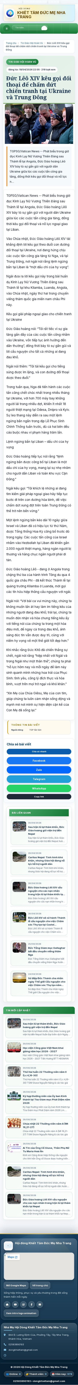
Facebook (39, 760)
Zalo (39, 769)
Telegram (39, 779)
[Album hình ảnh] (23, 1304)
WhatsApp (39, 788)
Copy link (39, 796)
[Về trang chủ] (10, 13)
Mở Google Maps (16, 1285)
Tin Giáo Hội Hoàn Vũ (31, 43)
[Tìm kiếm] (44, 29)
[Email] (39, 1304)
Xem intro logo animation (21, 1313)
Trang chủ (11, 43)
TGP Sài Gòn (35, 730)
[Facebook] (31, 1304)
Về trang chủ (40, 1285)
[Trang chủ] (7, 1304)
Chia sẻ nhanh (39, 751)
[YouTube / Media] (15, 1304)
